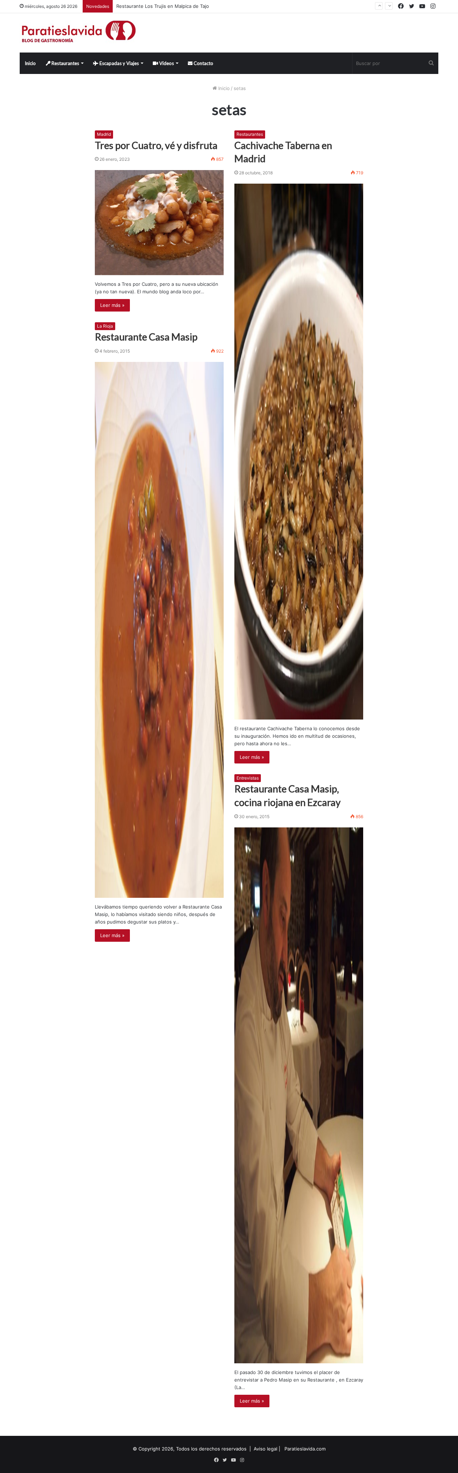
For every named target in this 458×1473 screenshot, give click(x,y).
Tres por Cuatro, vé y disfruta (156, 145)
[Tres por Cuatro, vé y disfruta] (159, 222)
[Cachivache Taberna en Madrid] (298, 452)
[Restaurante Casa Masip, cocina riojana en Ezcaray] (298, 1095)
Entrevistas (248, 778)
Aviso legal (265, 1449)
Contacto (203, 63)
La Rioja (105, 326)
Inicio (30, 63)
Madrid (104, 134)
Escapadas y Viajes (118, 63)
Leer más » (112, 305)
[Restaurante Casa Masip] (159, 630)
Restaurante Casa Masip (146, 337)
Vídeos (166, 63)
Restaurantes (64, 63)
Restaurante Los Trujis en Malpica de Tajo (162, 6)
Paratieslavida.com (305, 1449)
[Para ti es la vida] (79, 32)
